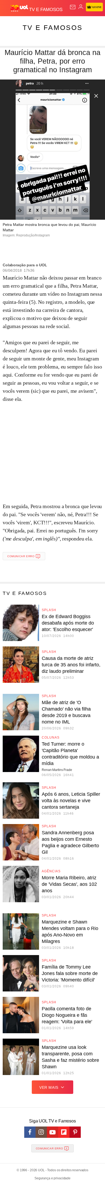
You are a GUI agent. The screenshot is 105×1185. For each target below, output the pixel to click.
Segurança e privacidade (52, 1178)
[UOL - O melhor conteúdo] (19, 8)
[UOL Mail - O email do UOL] (72, 7)
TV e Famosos (53, 27)
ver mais (48, 1087)
